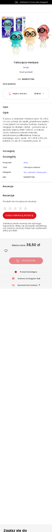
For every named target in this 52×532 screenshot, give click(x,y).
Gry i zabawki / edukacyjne (35, 172)
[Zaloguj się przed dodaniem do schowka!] (6, 251)
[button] (26, 36)
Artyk (26, 67)
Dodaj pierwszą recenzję (19, 215)
